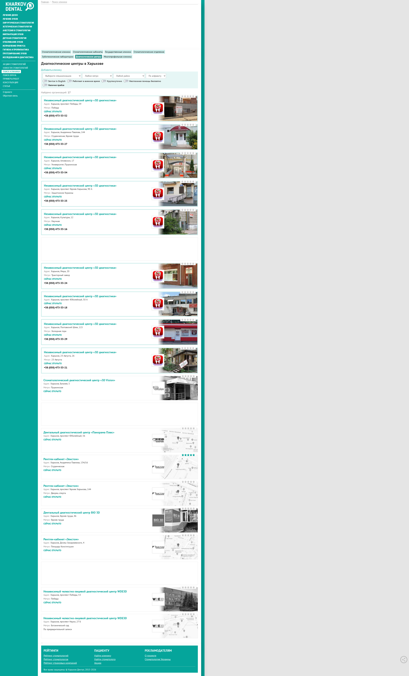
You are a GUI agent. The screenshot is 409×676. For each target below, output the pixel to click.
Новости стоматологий (15, 67)
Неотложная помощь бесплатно (145, 81)
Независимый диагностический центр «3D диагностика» (80, 100)
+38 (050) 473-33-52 (55, 115)
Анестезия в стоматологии (16, 30)
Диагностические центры (88, 56)
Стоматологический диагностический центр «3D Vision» (79, 380)
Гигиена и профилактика (16, 49)
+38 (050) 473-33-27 (55, 144)
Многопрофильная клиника (117, 56)
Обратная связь (10, 95)
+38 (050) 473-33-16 (55, 229)
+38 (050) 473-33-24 (55, 283)
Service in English (57, 81)
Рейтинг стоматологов (56, 659)
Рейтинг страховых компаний (60, 662)
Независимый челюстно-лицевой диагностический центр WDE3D (85, 591)
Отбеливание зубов (13, 42)
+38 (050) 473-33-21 (55, 367)
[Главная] (19, 7)
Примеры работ (11, 78)
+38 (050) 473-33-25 (55, 200)
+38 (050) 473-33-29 (55, 339)
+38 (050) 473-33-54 (55, 172)
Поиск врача (9, 75)
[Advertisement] (119, 27)
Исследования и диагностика (18, 57)
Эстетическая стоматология (17, 26)
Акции (97, 662)
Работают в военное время (86, 81)
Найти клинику (102, 655)
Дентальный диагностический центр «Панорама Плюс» (78, 432)
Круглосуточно (114, 81)
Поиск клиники (11, 71)
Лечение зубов (10, 19)
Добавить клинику (51, 69)
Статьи (6, 86)
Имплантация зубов (13, 34)
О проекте (7, 92)
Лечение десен (10, 15)
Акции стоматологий (14, 64)
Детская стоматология (14, 38)
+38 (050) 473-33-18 (55, 307)
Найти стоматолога (105, 659)
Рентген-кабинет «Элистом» (61, 459)
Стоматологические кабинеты (88, 51)
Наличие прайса (56, 85)
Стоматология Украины (158, 659)
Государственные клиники (118, 51)
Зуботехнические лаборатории (57, 56)
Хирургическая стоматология (18, 22)
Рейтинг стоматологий (56, 655)
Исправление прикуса (14, 45)
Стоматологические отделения (149, 51)
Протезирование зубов (15, 53)
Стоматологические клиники (56, 51)
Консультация (10, 82)
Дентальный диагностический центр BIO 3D (71, 512)
